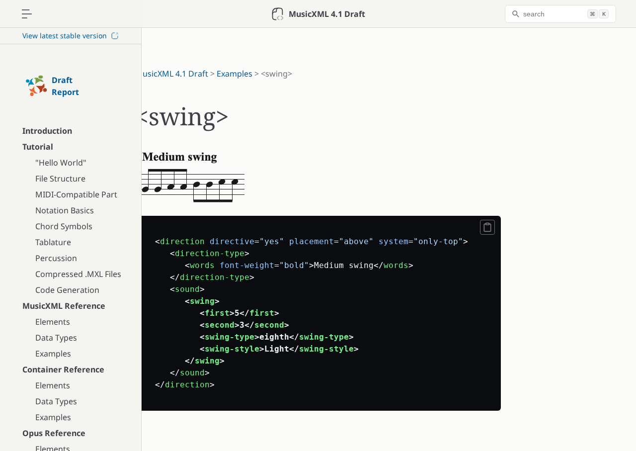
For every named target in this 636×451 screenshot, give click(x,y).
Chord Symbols (63, 226)
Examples (53, 353)
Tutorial (37, 146)
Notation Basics (64, 210)
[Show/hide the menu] (27, 14)
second (220, 325)
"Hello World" (60, 162)
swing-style (232, 349)
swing (202, 301)
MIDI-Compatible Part (76, 194)
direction (182, 241)
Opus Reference (53, 433)
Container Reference (63, 369)
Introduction (47, 130)
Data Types (56, 337)
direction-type (209, 253)
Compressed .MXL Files (78, 274)
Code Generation (67, 289)
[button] (487, 227)
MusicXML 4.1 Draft (171, 73)
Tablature (53, 242)
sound (187, 289)
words (202, 265)
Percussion (56, 258)
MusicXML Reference (63, 305)
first (217, 313)
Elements (52, 321)
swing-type (229, 337)
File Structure (60, 178)
